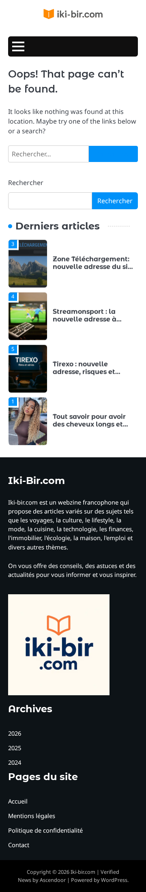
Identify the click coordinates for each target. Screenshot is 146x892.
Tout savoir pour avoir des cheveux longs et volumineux (89, 423)
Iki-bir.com (83, 871)
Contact (18, 845)
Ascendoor (53, 880)
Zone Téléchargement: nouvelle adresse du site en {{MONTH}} (94, 266)
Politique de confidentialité (45, 830)
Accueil (18, 801)
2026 (14, 733)
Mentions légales (31, 816)
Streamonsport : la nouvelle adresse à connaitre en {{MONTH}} (94, 318)
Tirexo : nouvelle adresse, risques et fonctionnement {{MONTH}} (84, 375)
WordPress (114, 880)
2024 (14, 762)
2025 (14, 748)
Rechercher (25, 182)
